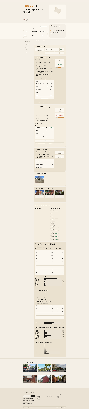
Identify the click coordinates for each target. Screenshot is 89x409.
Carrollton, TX (52, 222)
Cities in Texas (49, 394)
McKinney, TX (52, 228)
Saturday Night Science (44, 26)
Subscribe (33, 396)
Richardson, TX (53, 225)
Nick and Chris (30, 403)
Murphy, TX (52, 210)
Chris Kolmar (27, 19)
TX (25, 3)
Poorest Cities (38, 397)
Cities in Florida (49, 395)
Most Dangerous (39, 396)
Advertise (58, 395)
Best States (38, 398)
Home (24, 3)
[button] (50, 43)
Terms (58, 397)
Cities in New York (49, 396)
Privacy (58, 396)
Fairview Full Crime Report (44, 98)
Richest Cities (38, 395)
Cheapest (38, 394)
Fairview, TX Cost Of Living (42, 107)
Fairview (43, 127)
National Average (51, 127)
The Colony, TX (52, 231)
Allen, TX (52, 213)
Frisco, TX (52, 219)
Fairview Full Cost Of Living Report (45, 140)
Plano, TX (52, 216)
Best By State (38, 399)
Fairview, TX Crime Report (42, 58)
